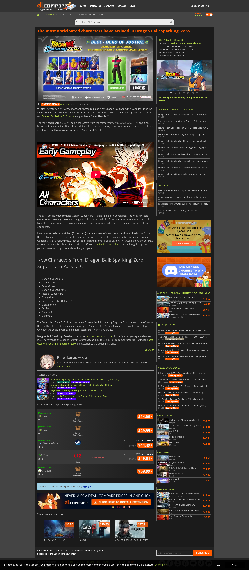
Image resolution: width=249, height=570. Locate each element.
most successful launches (100, 336)
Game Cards (95, 6)
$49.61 (144, 458)
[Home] (38, 15)
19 (41, 474)
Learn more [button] (161, 565)
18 (41, 447)
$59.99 (144, 471)
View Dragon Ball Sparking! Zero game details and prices (183, 98)
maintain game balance (108, 244)
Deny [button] (219, 565)
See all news (63, 366)
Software (109, 6)
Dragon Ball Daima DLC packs (58, 116)
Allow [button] (234, 565)
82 (41, 459)
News (132, 6)
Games (83, 6)
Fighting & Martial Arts (190, 43)
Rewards (122, 6)
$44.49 (144, 445)
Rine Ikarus (65, 104)
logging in (87, 486)
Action (174, 43)
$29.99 (144, 430)
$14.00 (144, 416)
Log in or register (200, 6)
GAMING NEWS (50, 104)
